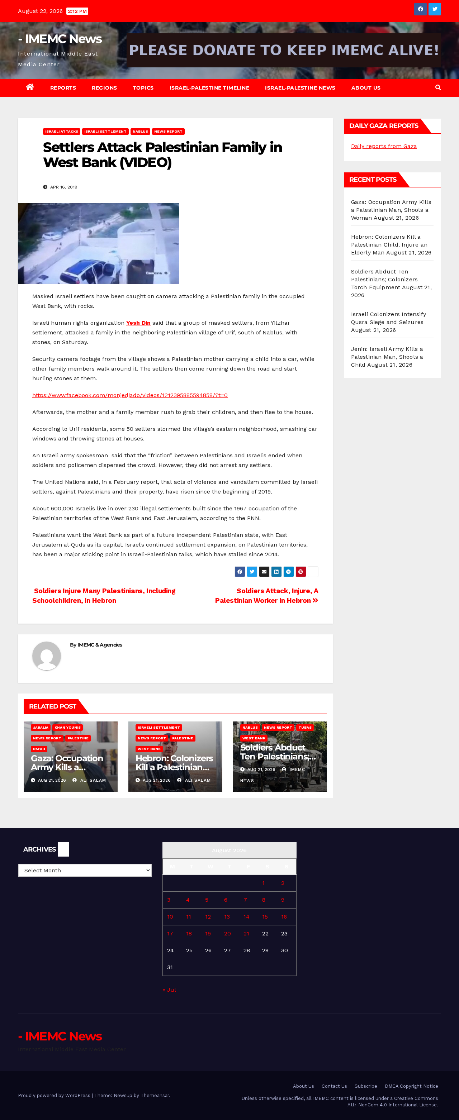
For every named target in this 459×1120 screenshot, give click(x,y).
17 (170, 933)
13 (227, 916)
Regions (104, 88)
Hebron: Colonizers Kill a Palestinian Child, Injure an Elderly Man (389, 244)
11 (188, 916)
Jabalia (40, 727)
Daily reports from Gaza (384, 146)
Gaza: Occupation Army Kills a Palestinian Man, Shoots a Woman (391, 210)
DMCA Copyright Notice (411, 1086)
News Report (168, 131)
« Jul (169, 989)
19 (208, 933)
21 (246, 933)
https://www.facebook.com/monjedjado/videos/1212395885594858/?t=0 (130, 395)
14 (246, 916)
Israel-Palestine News (300, 88)
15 (265, 916)
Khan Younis (68, 727)
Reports (63, 88)
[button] (438, 87)
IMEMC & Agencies (99, 645)
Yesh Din (138, 322)
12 (208, 916)
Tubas (305, 727)
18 (189, 933)
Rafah (39, 749)
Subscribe (366, 1086)
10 (170, 916)
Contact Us (334, 1086)
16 (284, 916)
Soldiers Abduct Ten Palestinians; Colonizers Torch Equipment (384, 279)
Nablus (140, 131)
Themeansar (155, 1095)
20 (227, 933)
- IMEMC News (60, 38)
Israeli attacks (61, 131)
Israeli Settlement (105, 131)
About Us (366, 88)
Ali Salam (92, 780)
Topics (143, 88)
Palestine (78, 738)
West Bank (149, 749)
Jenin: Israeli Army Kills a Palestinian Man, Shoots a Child (387, 356)
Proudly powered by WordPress (55, 1095)
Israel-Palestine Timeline (210, 88)
